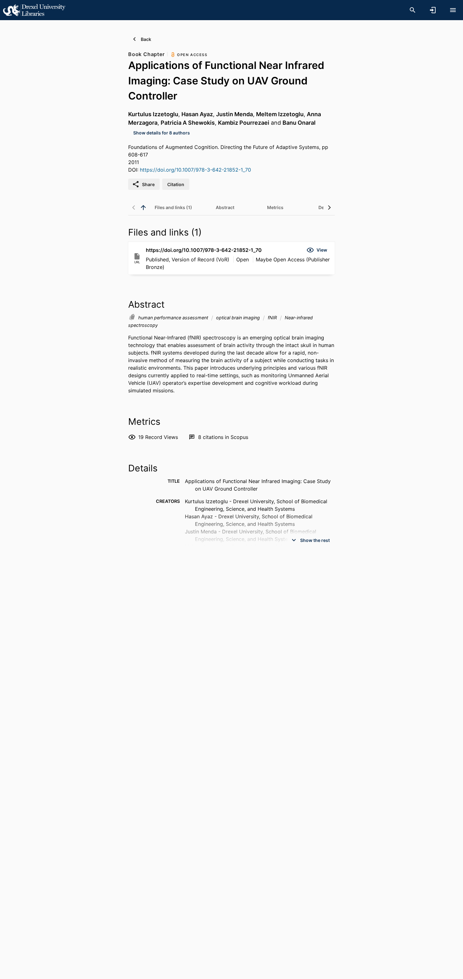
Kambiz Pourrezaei (243, 122)
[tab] (173, 207)
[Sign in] (432, 10)
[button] (317, 250)
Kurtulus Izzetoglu (153, 114)
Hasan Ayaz (197, 114)
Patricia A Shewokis (188, 122)
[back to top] (143, 207)
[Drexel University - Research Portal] (34, 10)
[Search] (412, 10)
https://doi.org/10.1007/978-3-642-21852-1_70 (195, 170)
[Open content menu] (452, 10)
